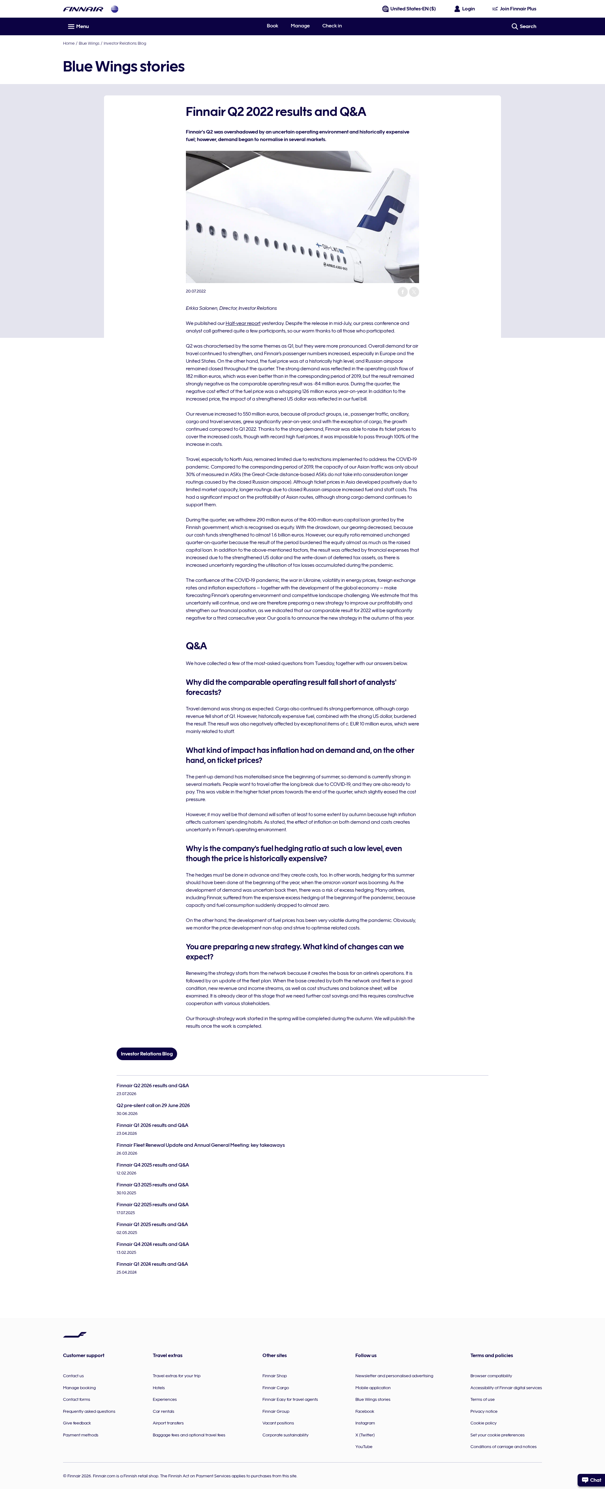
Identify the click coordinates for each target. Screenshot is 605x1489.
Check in (332, 26)
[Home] (83, 9)
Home (69, 43)
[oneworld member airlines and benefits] (114, 9)
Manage (300, 26)
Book (272, 26)
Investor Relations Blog (125, 43)
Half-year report (243, 323)
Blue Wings (89, 43)
